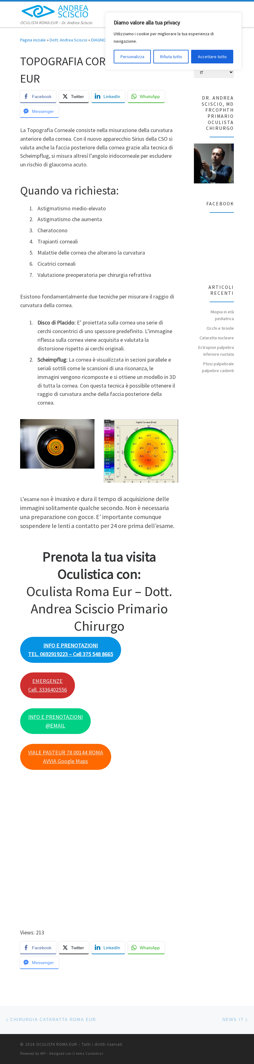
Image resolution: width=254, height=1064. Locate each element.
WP (43, 1053)
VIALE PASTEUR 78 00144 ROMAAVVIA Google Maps (65, 757)
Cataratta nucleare (216, 338)
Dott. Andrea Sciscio (68, 40)
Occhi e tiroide (220, 328)
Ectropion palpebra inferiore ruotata (216, 351)
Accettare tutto (212, 56)
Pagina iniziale (33, 40)
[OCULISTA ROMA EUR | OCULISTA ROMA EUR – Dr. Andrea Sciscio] (55, 10)
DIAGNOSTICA (103, 40)
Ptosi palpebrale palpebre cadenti (218, 367)
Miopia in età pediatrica (222, 315)
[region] (173, 41)
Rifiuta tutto (171, 56)
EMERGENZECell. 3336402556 (47, 685)
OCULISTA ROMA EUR (56, 1044)
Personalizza (132, 56)
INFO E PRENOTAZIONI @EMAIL (55, 721)
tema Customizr (89, 1053)
